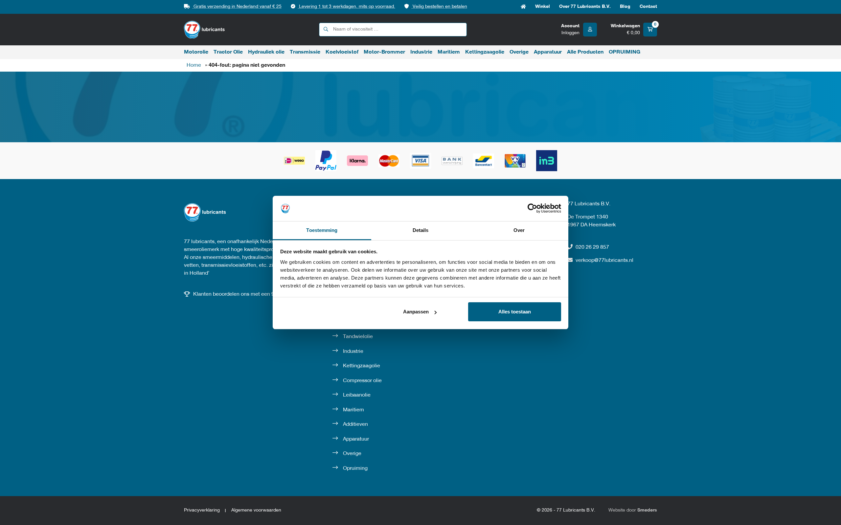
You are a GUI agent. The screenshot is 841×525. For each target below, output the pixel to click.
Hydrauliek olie (266, 52)
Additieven (355, 424)
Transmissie (305, 52)
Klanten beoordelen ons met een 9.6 (236, 294)
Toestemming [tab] (321, 230)
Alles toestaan (514, 311)
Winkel (542, 7)
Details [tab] (421, 230)
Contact (648, 7)
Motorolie (196, 52)
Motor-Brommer (384, 52)
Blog (625, 7)
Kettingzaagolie (484, 52)
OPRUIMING (624, 52)
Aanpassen (416, 311)
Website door (632, 510)
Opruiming (355, 468)
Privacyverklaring (202, 510)
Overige (519, 52)
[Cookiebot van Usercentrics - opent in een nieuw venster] (532, 208)
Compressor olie (362, 380)
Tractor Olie (228, 52)
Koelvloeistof (342, 52)
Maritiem (449, 52)
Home (523, 7)
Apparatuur (548, 52)
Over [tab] (519, 230)
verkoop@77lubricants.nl (604, 260)
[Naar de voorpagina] (204, 29)
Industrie (421, 52)
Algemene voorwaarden (256, 510)
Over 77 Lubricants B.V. (585, 7)
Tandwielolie (358, 336)
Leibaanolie (357, 395)
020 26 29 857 (592, 247)
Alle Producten (585, 52)
